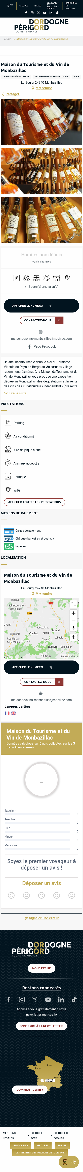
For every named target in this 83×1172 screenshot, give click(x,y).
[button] (41, 122)
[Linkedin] (51, 13)
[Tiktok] (57, 13)
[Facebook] (26, 13)
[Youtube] (45, 13)
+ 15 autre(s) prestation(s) (41, 286)
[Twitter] (38, 13)
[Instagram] (32, 13)
